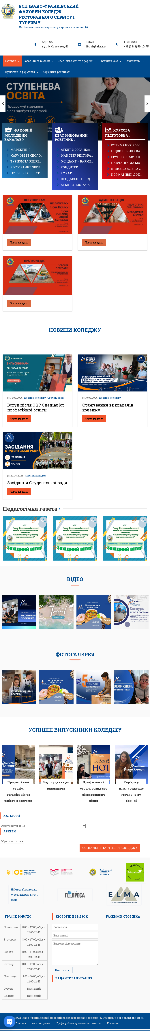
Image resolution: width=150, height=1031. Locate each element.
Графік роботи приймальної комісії (79, 1023)
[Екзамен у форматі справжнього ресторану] (19, 687)
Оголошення (55, 397)
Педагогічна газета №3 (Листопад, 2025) (25, 526)
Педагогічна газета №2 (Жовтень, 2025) (74, 526)
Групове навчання (128, 157)
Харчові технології (27, 155)
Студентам (132, 61)
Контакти (113, 1023)
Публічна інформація (20, 72)
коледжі (31, 889)
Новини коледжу (35, 397)
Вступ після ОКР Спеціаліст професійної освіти (35, 407)
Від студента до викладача (56, 785)
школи (24, 894)
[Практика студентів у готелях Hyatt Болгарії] (56, 611)
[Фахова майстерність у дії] (131, 611)
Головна (10, 61)
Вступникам (109, 61)
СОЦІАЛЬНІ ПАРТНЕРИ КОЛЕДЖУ (109, 848)
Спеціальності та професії (75, 61)
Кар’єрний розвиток (56, 72)
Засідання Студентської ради (37, 482)
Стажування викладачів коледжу (107, 407)
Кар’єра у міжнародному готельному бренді (131, 791)
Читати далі (19, 242)
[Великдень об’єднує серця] (131, 687)
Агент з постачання (79, 185)
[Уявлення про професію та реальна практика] (19, 611)
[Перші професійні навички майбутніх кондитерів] (93, 611)
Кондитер (69, 167)
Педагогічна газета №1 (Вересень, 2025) (125, 526)
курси (14, 894)
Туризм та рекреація (28, 161)
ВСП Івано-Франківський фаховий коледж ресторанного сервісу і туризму (49, 14)
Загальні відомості (37, 61)
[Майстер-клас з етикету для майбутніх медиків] (93, 687)
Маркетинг (20, 149)
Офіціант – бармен (77, 161)
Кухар (66, 173)
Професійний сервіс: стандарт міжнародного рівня (93, 791)
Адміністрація (41, 1023)
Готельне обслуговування (33, 173)
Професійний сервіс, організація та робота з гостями (18, 791)
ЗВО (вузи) (17, 889)
